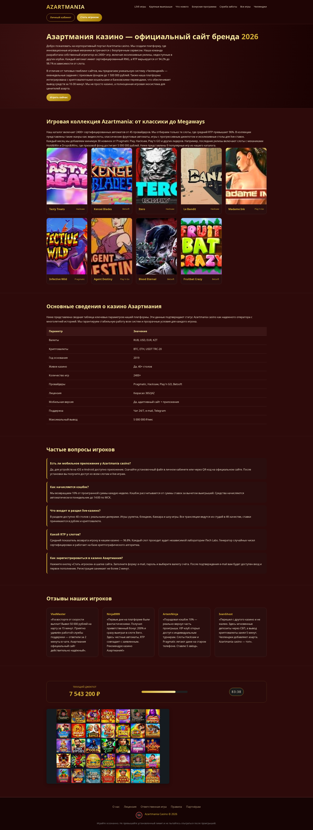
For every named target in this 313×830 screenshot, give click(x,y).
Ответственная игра (154, 807)
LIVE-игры (140, 6)
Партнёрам (193, 807)
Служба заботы (228, 6)
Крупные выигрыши (160, 6)
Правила (176, 807)
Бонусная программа (204, 6)
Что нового (182, 6)
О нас (116, 807)
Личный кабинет (60, 17)
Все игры (245, 6)
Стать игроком (89, 17)
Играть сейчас (59, 97)
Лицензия (130, 807)
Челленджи (260, 6)
